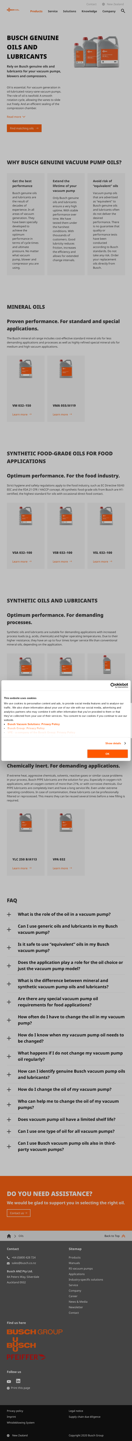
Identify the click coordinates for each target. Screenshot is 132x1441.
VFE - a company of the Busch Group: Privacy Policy (41, 732)
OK (107, 753)
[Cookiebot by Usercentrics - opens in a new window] (113, 685)
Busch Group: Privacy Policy (26, 728)
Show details (113, 743)
